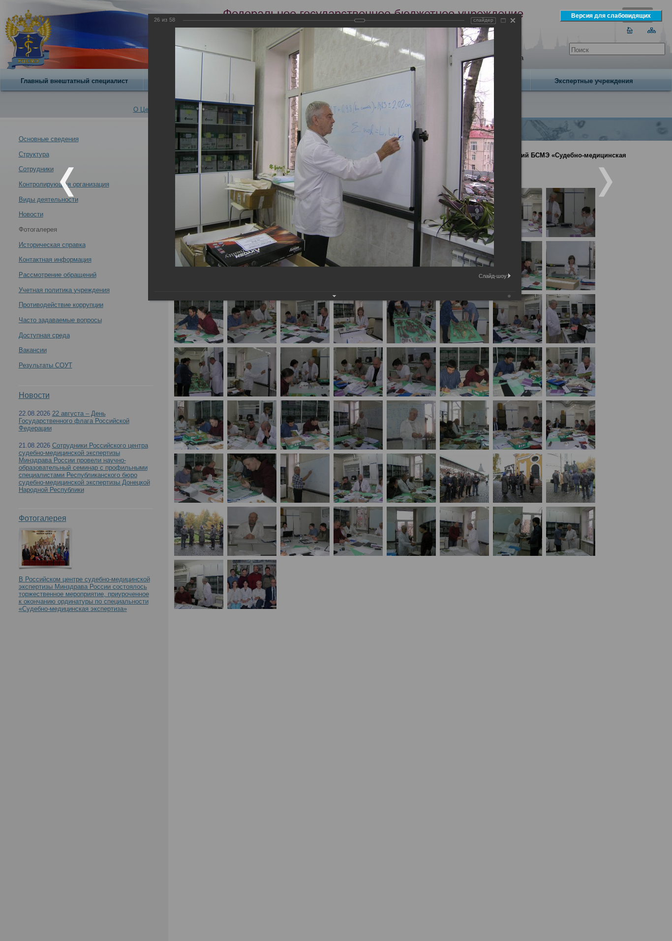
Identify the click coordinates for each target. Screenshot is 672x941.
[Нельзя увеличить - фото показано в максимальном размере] (503, 20)
